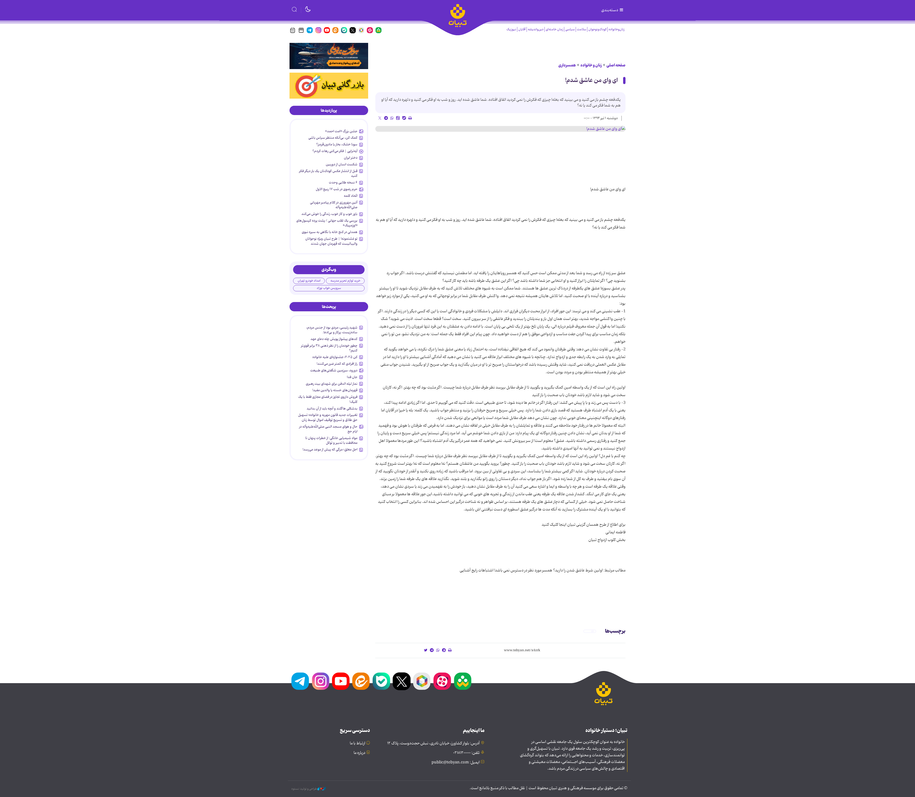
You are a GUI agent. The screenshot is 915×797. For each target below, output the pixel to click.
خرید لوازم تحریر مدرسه (345, 280)
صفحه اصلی (615, 65)
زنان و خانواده (591, 65)
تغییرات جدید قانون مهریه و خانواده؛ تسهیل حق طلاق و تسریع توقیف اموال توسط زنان (327, 417)
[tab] (329, 110)
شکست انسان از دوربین (341, 164)
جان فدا (352, 377)
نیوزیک (511, 29)
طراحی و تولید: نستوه (304, 789)
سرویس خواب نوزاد (329, 288)
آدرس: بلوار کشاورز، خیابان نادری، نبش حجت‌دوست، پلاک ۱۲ (433, 743)
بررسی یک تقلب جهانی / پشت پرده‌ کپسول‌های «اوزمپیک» (326, 223)
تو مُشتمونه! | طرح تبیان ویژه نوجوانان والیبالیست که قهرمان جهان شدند (331, 241)
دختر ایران (350, 157)
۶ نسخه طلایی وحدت (343, 182)
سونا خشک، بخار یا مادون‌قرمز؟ (336, 144)
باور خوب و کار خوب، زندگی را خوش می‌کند (329, 214)
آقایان (522, 29)
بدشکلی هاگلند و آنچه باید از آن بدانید (332, 408)
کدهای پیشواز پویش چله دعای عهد (333, 339)
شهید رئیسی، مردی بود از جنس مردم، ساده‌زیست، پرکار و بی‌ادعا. (331, 330)
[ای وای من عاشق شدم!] (500, 129)
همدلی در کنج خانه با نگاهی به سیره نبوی (329, 232)
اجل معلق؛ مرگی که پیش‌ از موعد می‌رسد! (330, 449)
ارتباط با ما (357, 743)
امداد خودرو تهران (309, 280)
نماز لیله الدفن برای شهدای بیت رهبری (331, 383)
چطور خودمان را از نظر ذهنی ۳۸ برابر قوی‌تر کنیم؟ (329, 348)
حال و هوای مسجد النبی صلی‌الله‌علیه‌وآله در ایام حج (328, 429)
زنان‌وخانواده (617, 29)
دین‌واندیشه (536, 29)
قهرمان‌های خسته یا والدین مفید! (334, 390)
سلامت (581, 29)
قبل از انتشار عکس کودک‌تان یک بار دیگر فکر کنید (328, 173)
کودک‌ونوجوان (597, 29)
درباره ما (359, 753)
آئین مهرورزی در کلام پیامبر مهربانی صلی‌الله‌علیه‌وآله (333, 205)
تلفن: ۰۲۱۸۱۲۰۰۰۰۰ (466, 753)
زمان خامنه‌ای (554, 29)
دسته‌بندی (610, 10)
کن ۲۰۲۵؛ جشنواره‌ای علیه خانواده (334, 357)
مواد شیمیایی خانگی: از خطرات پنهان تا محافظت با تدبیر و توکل (331, 440)
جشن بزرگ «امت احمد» (341, 131)
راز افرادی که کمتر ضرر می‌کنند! (337, 363)
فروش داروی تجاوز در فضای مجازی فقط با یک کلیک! (327, 399)
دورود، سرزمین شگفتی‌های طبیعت (333, 370)
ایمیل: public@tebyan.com (456, 762)
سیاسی (570, 29)
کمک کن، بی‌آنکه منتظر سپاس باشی (332, 137)
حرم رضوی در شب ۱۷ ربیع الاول (336, 189)
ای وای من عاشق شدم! (591, 80)
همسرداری (567, 65)
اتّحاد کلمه (350, 195)
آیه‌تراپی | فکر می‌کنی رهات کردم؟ (334, 151)
